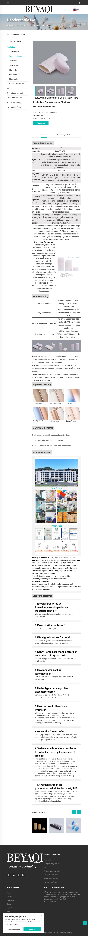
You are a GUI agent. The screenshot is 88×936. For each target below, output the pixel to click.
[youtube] (18, 875)
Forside (11, 26)
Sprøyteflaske (14, 65)
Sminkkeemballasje (14, 103)
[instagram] (23, 875)
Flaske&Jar (30, 26)
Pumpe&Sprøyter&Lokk (15, 84)
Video (9, 911)
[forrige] (33, 91)
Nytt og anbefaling (14, 107)
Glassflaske (13, 79)
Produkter (20, 26)
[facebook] (9, 875)
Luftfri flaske (14, 52)
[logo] (39, 10)
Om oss (9, 897)
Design (9, 904)
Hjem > (9, 34)
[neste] (78, 91)
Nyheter (9, 908)
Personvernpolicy (66, 933)
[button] (74, 812)
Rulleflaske (13, 61)
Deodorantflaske (42, 26)
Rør (8, 88)
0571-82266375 (52, 901)
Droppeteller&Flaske (14, 98)
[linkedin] (13, 875)
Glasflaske (13, 70)
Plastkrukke (13, 74)
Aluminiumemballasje (15, 93)
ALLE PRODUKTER (14, 41)
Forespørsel (41, 123)
